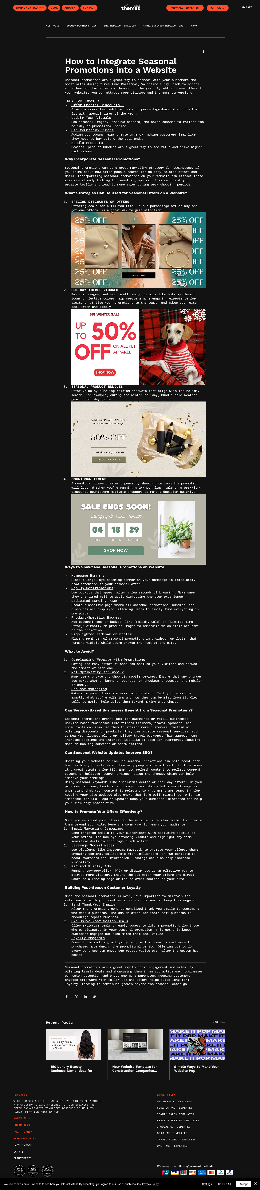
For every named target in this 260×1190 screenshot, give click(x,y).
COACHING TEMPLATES (172, 1133)
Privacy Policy (150, 1184)
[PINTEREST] (23, 1158)
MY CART (247, 7)
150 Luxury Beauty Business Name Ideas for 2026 (72, 1069)
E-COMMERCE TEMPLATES (174, 1127)
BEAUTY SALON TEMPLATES (175, 1114)
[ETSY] (18, 1151)
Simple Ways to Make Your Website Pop (196, 1069)
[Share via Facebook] (67, 996)
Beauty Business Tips (82, 25)
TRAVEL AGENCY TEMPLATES (176, 1139)
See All (219, 1021)
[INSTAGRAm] (23, 1144)
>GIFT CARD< (23, 1132)
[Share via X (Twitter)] (76, 996)
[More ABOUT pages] (75, 8)
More (194, 25)
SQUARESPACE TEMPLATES (175, 1107)
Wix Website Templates (120, 25)
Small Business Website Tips (163, 25)
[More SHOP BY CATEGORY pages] (43, 8)
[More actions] (203, 51)
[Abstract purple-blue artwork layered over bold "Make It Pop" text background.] (197, 1044)
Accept (243, 1184)
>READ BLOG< (23, 1125)
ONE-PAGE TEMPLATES (172, 1146)
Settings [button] (207, 1184)
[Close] (255, 1184)
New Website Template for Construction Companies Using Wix (134, 1069)
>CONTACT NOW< (25, 1138)
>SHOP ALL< (22, 1118)
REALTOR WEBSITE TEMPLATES (178, 1120)
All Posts (52, 25)
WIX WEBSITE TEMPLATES (174, 1101)
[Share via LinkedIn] (85, 996)
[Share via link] (95, 996)
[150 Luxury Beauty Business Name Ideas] (73, 1044)
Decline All (224, 1184)
